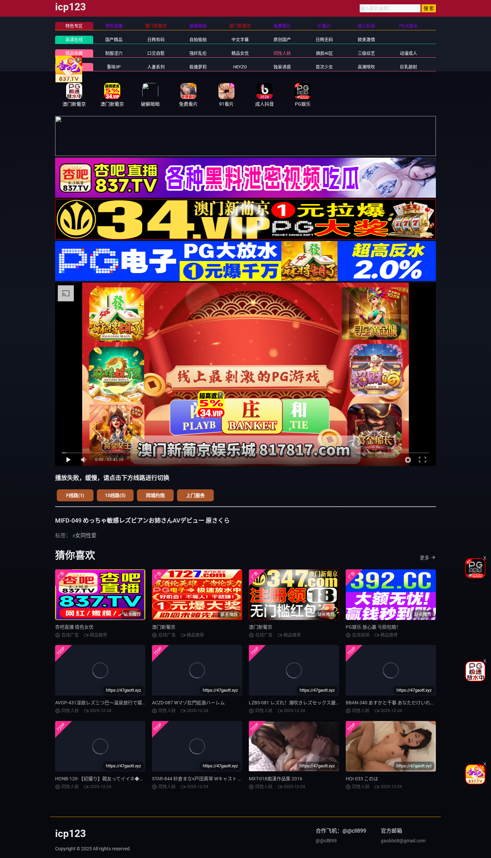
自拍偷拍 (198, 39)
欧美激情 (366, 39)
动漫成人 (408, 53)
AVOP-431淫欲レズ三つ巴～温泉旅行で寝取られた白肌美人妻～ (122, 702)
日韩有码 (156, 39)
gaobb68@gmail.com (403, 840)
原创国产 (282, 39)
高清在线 (74, 39)
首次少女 (324, 66)
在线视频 (74, 66)
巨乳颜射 (408, 66)
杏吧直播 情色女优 (74, 627)
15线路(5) (115, 495)
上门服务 (195, 495)
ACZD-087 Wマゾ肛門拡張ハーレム (188, 702)
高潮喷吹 (366, 66)
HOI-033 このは (362, 778)
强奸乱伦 (198, 53)
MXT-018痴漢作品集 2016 (275, 778)
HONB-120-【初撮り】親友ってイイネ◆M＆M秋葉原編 (113, 778)
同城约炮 (155, 495)
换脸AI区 (324, 53)
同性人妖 (282, 53)
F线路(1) (75, 495)
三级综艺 (366, 53)
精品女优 (240, 53)
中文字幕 (240, 39)
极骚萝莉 (198, 66)
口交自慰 (156, 53)
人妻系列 (156, 66)
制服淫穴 (114, 53)
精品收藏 (74, 53)
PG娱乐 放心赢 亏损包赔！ (373, 627)
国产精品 (114, 39)
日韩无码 (324, 39)
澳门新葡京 (163, 627)
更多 (424, 557)
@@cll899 (326, 840)
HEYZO (240, 66)
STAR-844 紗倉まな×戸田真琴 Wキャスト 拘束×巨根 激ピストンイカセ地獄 (229, 778)
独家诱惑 (282, 66)
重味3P (114, 66)
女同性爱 (86, 535)
